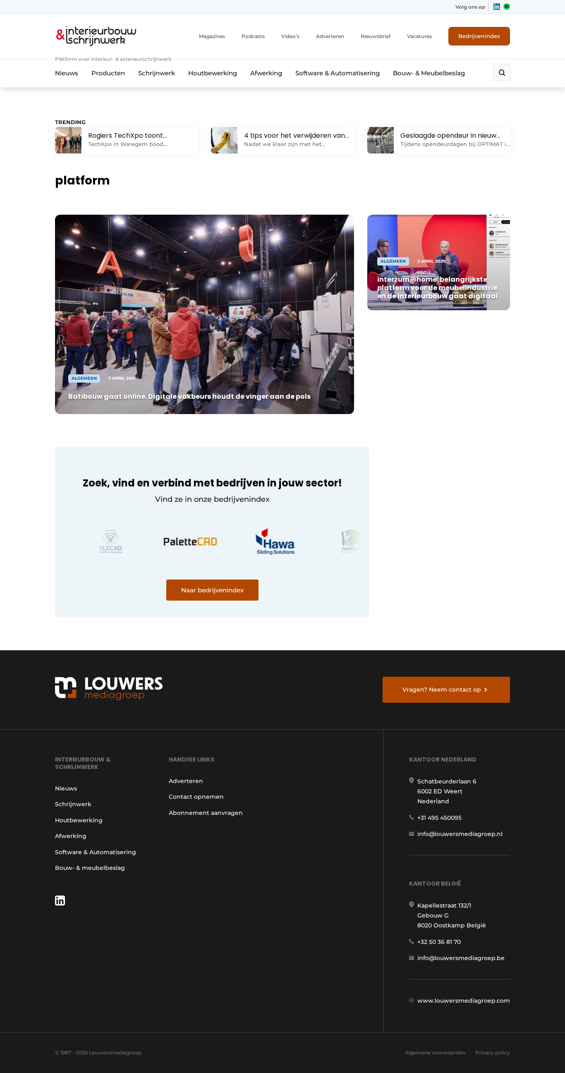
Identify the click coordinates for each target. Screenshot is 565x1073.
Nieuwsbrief (375, 36)
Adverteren (330, 36)
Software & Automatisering (337, 73)
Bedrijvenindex (479, 36)
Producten (108, 73)
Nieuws (66, 73)
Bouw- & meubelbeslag (90, 868)
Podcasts (253, 36)
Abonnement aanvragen (206, 813)
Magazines (212, 36)
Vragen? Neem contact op (441, 689)
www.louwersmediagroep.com (463, 1000)
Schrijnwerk (156, 73)
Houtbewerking (212, 73)
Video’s (290, 36)
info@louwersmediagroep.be (461, 958)
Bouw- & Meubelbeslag (429, 73)
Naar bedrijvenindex (212, 590)
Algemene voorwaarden (435, 1052)
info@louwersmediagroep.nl (460, 834)
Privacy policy (492, 1052)
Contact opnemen (196, 796)
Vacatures (419, 36)
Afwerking (266, 73)
